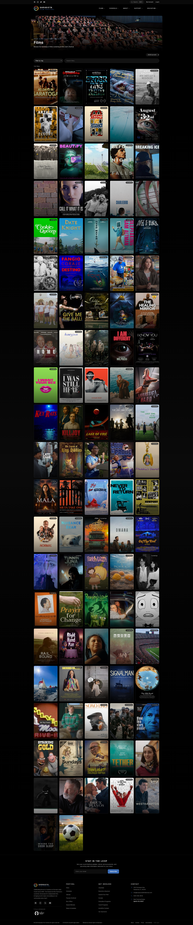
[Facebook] (35, 903)
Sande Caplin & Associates (95, 922)
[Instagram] (40, 903)
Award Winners (70, 905)
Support (137, 8)
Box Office (69, 901)
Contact (137, 922)
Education (151, 8)
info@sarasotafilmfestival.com (142, 892)
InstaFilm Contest (104, 908)
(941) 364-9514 (138, 896)
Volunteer (101, 888)
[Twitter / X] (45, 903)
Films (101, 8)
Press (142, 922)
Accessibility (149, 922)
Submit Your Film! (104, 894)
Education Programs (105, 901)
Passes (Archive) (71, 898)
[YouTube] (50, 903)
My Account (149, 2)
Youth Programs (103, 905)
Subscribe (113, 871)
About (125, 8)
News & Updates (71, 908)
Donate (101, 898)
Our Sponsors (103, 912)
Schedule (113, 8)
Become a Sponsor (104, 891)
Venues (68, 894)
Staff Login (156, 922)
